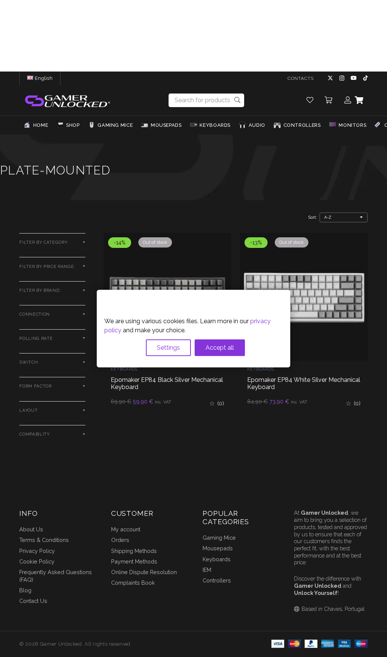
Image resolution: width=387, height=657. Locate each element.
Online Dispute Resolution (144, 572)
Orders (120, 540)
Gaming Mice (219, 537)
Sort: (312, 217)
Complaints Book (133, 582)
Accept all (220, 347)
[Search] (237, 100)
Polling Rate (36, 338)
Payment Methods (134, 561)
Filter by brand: (40, 290)
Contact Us (33, 601)
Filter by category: (44, 242)
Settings (168, 347)
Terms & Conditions (44, 540)
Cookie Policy (36, 561)
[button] (56, 78)
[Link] (310, 100)
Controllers (217, 580)
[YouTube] (354, 78)
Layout (28, 410)
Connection (34, 314)
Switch (28, 362)
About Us (31, 529)
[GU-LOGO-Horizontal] (67, 100)
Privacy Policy (37, 551)
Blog (25, 590)
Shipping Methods (134, 551)
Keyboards (124, 369)
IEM (207, 570)
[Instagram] (341, 78)
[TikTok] (365, 78)
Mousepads (218, 548)
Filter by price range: (47, 266)
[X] (330, 78)
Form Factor (35, 386)
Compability (34, 434)
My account (125, 529)
